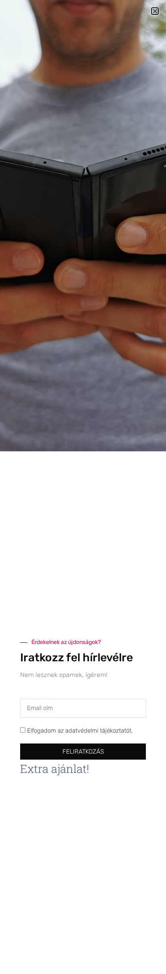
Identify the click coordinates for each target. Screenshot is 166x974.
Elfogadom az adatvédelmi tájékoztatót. (80, 731)
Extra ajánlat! (54, 768)
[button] (155, 11)
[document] (83, 487)
